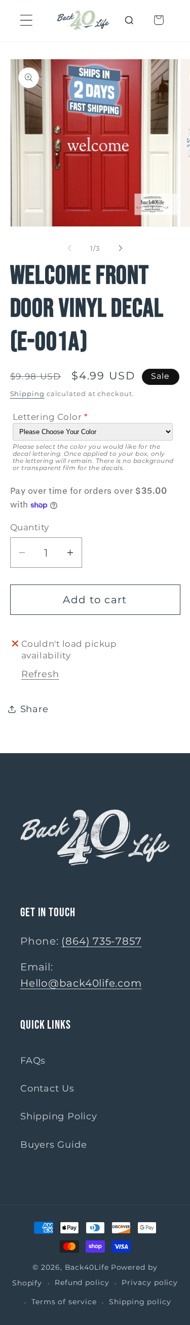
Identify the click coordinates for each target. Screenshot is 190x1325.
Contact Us (47, 1088)
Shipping (27, 393)
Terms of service (64, 1301)
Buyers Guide (53, 1144)
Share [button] (34, 709)
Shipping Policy (58, 1116)
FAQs (33, 1060)
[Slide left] (69, 248)
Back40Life (87, 1267)
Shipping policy (140, 1301)
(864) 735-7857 (101, 941)
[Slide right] (120, 248)
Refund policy (82, 1282)
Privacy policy (150, 1282)
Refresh (40, 674)
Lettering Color (47, 417)
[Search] (129, 20)
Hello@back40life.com (81, 983)
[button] (26, 20)
